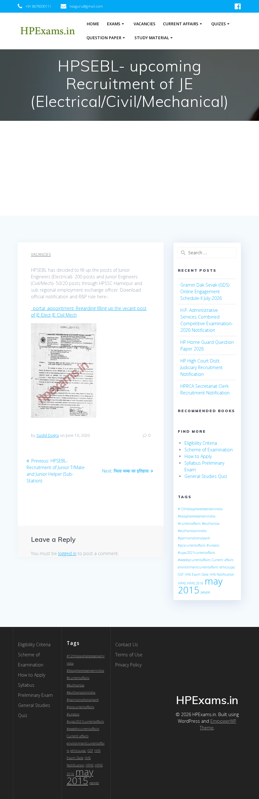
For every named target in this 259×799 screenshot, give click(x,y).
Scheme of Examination (208, 450)
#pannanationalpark (194, 538)
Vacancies (144, 24)
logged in (67, 553)
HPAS (182, 583)
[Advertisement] (129, 168)
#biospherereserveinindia (196, 516)
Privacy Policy (128, 665)
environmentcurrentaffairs (198, 567)
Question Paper (104, 37)
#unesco (213, 545)
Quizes (218, 24)
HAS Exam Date (196, 574)
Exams (113, 24)
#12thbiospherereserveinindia (200, 509)
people (205, 592)
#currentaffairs (189, 523)
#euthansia (211, 523)
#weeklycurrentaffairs (194, 560)
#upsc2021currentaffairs (196, 552)
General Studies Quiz (205, 476)
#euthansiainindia (192, 531)
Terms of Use (128, 655)
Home (93, 24)
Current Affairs (180, 24)
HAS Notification (222, 574)
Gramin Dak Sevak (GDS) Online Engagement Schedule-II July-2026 (204, 291)
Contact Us (126, 644)
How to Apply (198, 456)
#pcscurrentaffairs (191, 545)
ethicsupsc (227, 567)
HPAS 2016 (195, 583)
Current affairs (222, 560)
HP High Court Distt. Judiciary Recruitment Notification (201, 367)
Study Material (152, 37)
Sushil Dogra (47, 435)
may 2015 (80, 776)
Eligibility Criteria (200, 443)
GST (181, 574)
